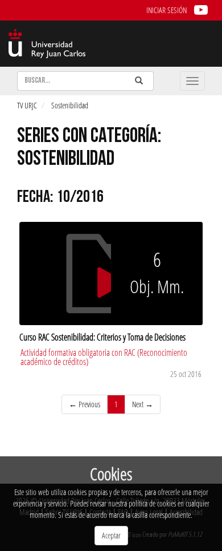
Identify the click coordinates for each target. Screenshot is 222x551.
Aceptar (111, 535)
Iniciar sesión (166, 10)
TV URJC (27, 105)
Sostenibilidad (69, 105)
